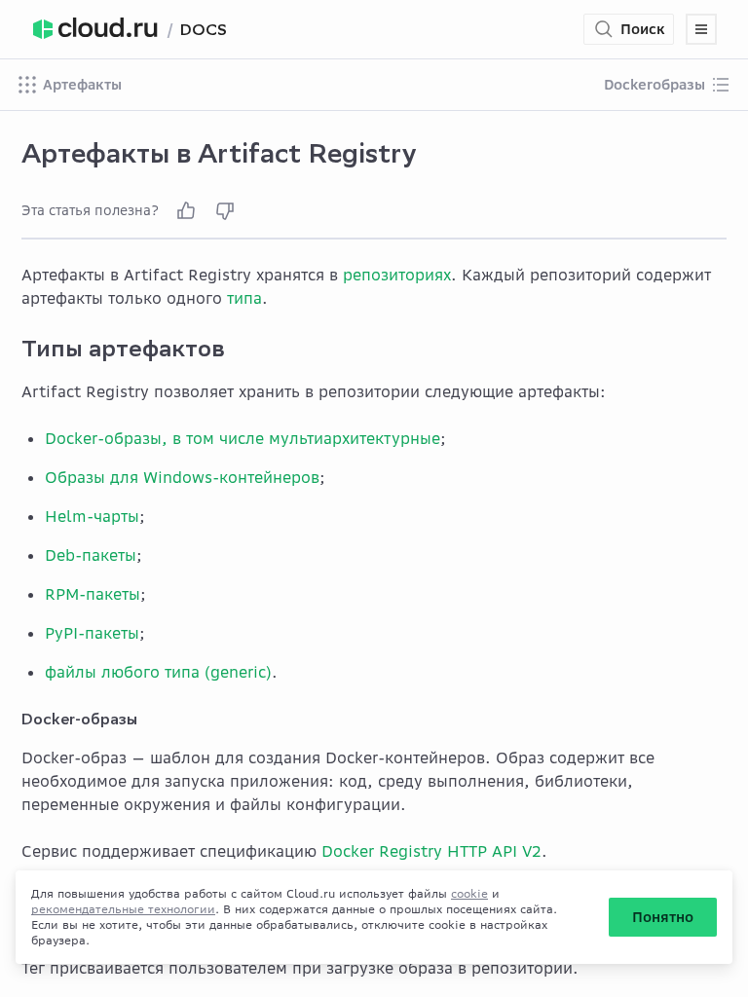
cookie (469, 893)
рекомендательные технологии (123, 909)
